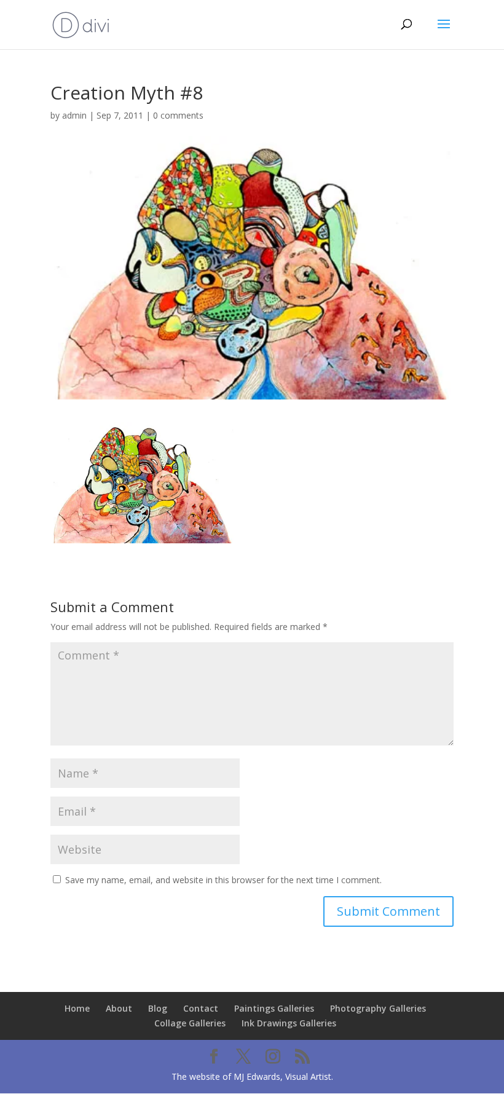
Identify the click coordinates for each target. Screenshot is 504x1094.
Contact (200, 1008)
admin (74, 115)
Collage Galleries (190, 1023)
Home (77, 1008)
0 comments (178, 115)
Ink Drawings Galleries (289, 1023)
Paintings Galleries (274, 1008)
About (119, 1008)
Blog (157, 1008)
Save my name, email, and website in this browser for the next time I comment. (223, 880)
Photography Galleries (378, 1008)
